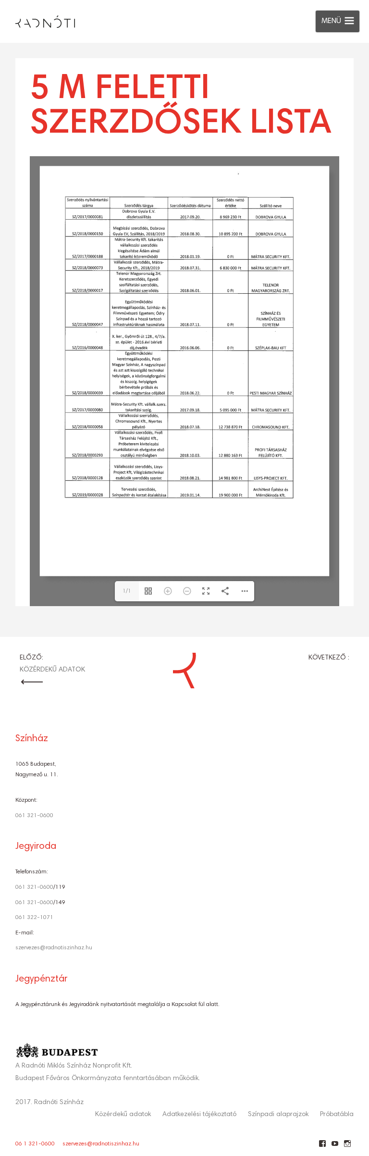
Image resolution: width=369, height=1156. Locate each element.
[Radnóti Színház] (37, 19)
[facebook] (322, 1147)
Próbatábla (337, 1114)
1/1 (127, 591)
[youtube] (335, 1147)
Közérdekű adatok (123, 1114)
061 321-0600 (34, 816)
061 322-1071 (34, 917)
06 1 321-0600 (35, 1144)
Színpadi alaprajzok (278, 1114)
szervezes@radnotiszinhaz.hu (53, 948)
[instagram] (347, 1147)
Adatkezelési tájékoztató (199, 1114)
